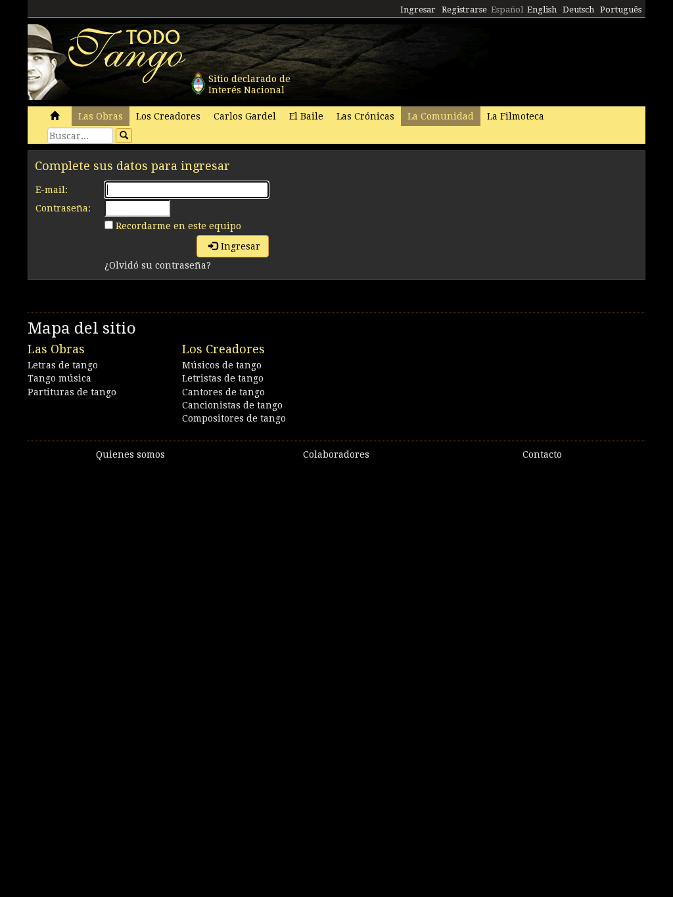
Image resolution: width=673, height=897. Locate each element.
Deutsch (578, 9)
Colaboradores (336, 454)
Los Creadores (168, 116)
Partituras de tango (72, 392)
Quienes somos (130, 454)
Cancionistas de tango (232, 405)
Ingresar (418, 9)
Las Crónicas (365, 116)
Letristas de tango (223, 378)
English (542, 9)
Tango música (59, 378)
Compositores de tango (234, 418)
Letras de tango (63, 365)
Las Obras (100, 116)
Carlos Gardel (245, 116)
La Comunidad (440, 116)
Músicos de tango (222, 365)
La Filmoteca (515, 116)
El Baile (306, 116)
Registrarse (464, 9)
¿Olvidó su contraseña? (157, 265)
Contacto (542, 454)
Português (620, 9)
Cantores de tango (223, 392)
